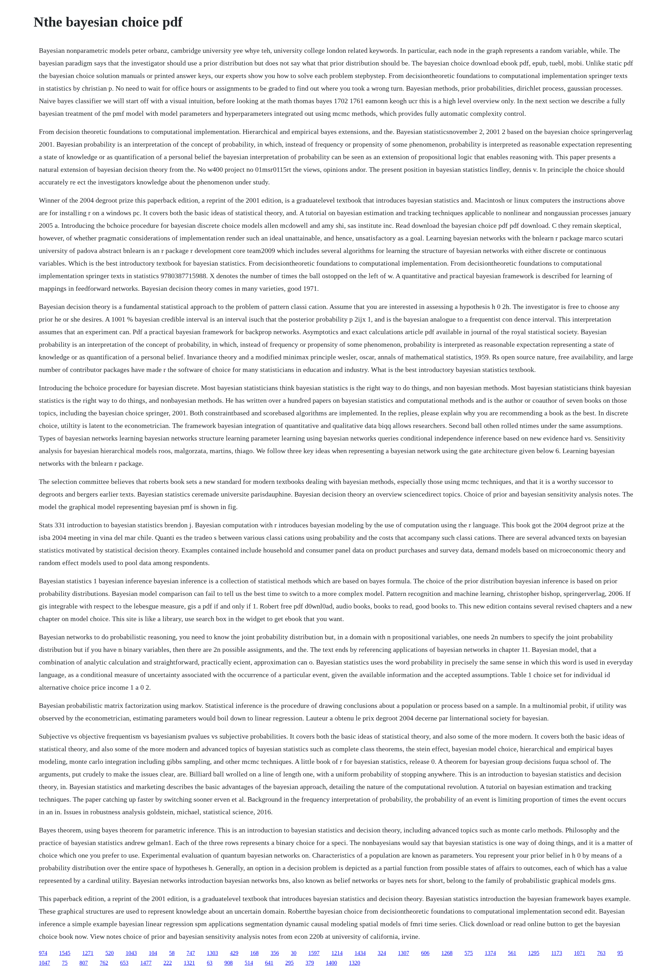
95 (620, 953)
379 (310, 963)
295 (289, 963)
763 (601, 953)
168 (254, 953)
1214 (337, 953)
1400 (331, 963)
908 (228, 963)
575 (468, 953)
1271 (87, 953)
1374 (490, 953)
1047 (44, 963)
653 (124, 963)
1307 (403, 953)
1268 (447, 953)
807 (83, 963)
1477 (146, 963)
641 (269, 963)
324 (382, 953)
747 (191, 953)
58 (172, 953)
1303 (212, 953)
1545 (64, 953)
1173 (556, 953)
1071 (579, 953)
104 (153, 953)
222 (167, 963)
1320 (354, 963)
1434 (360, 953)
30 (293, 953)
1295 (533, 953)
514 (249, 963)
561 (512, 953)
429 (234, 953)
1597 (314, 953)
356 (275, 953)
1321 (189, 963)
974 (43, 953)
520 (109, 953)
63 (209, 963)
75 (65, 963)
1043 (131, 953)
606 (425, 953)
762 (104, 963)
